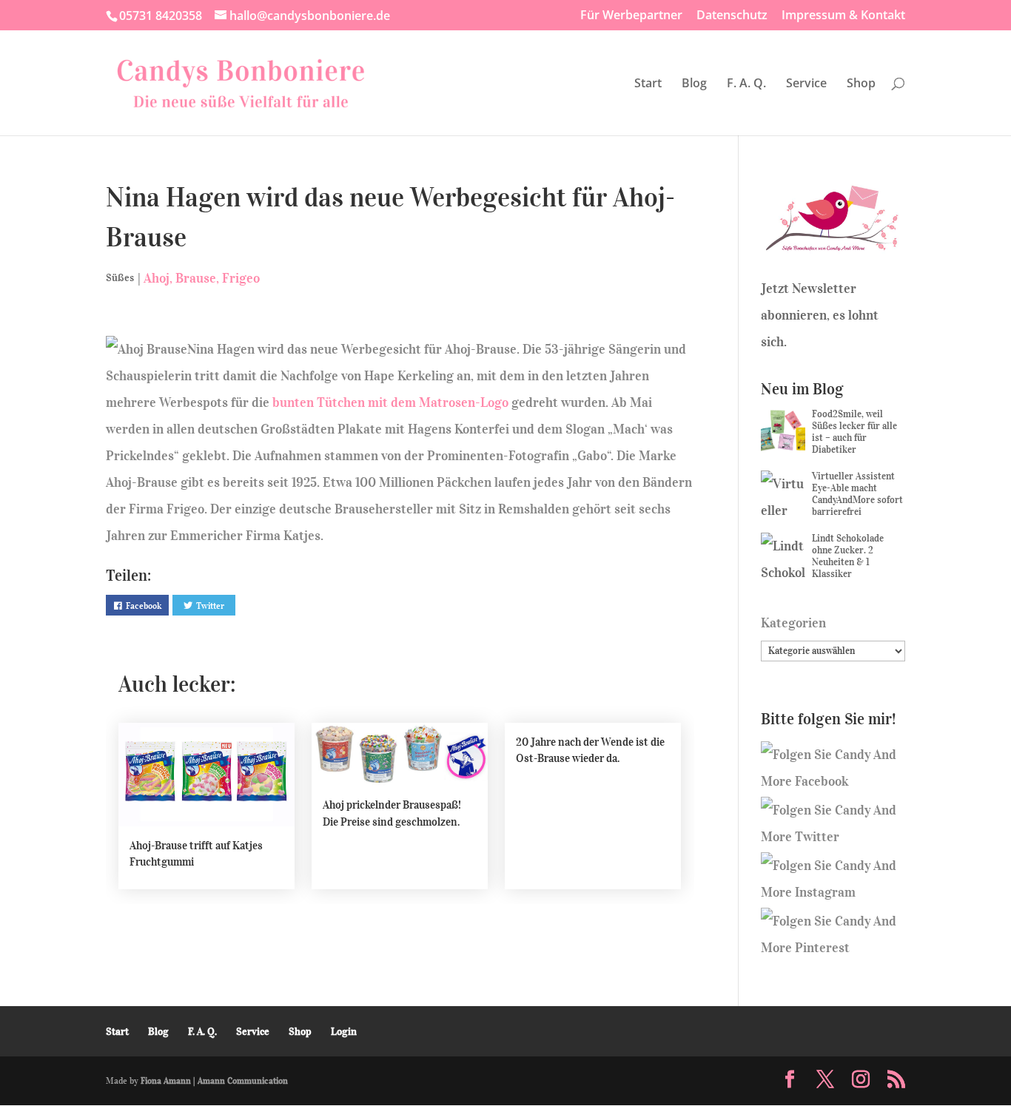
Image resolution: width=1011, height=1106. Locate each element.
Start (648, 84)
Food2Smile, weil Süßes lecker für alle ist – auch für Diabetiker (854, 432)
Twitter (210, 605)
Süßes (120, 278)
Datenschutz (732, 16)
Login (344, 1031)
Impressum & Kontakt (843, 16)
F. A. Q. (746, 84)
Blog (694, 84)
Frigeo (241, 278)
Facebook (143, 605)
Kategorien (793, 623)
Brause (195, 278)
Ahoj (156, 278)
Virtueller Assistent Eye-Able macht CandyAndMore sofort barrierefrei (857, 494)
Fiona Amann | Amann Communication (214, 1080)
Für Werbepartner (631, 16)
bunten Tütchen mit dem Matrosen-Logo (390, 402)
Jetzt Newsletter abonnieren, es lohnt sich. (820, 315)
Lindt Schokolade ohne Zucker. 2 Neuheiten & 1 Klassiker (848, 556)
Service (806, 84)
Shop (861, 84)
